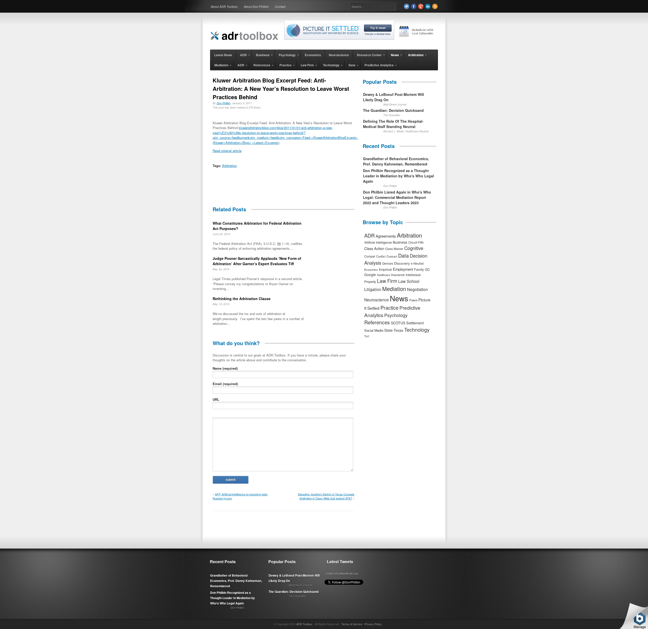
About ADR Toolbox (224, 6)
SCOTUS (398, 322)
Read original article (227, 150)
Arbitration (229, 165)
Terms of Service (351, 624)
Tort (366, 336)
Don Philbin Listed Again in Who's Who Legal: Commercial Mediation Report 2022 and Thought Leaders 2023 (397, 197)
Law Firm (387, 280)
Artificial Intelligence (378, 242)
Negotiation (417, 289)
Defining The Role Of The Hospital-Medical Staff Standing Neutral (393, 124)
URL (216, 399)
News (399, 298)
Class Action (374, 248)
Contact (280, 6)
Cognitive (413, 248)
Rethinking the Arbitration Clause (242, 298)
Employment (403, 269)
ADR (369, 235)
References (377, 322)
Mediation (394, 288)
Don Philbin (223, 103)
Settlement (415, 322)
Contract (392, 256)
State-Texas (393, 330)
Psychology (396, 315)
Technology (417, 329)
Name (225, 368)
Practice (389, 307)
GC (427, 269)
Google (370, 274)
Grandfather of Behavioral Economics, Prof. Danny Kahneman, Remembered (396, 161)
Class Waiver (394, 249)
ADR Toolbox (304, 624)
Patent (413, 300)
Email (225, 383)
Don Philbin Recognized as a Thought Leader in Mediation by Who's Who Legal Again (398, 176)
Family (419, 269)
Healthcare (383, 275)
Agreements (386, 236)
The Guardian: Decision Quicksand (393, 110)
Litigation (372, 289)
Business (400, 242)
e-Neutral (417, 263)
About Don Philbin (256, 6)
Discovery (402, 263)
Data (403, 255)
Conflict (381, 256)
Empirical (385, 269)
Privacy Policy (373, 624)
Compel (369, 256)
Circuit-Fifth (416, 242)
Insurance (398, 274)
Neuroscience (376, 299)
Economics (371, 269)
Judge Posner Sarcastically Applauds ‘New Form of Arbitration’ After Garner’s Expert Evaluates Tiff (257, 261)
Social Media (373, 330)
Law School (408, 281)
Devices (387, 263)
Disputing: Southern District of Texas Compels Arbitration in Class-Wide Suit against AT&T (326, 496)
